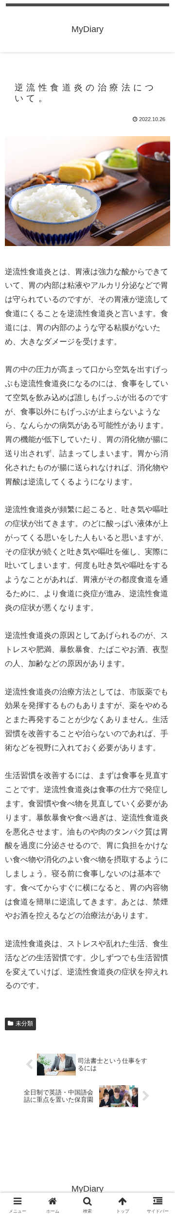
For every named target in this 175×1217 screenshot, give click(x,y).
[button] (156, 1160)
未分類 (24, 1023)
